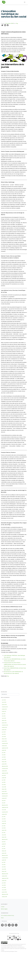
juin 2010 (3, 862)
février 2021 (4, 720)
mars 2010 (4, 869)
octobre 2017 (4, 798)
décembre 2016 (5, 805)
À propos (2, 906)
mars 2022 (4, 702)
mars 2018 (4, 786)
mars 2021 (4, 718)
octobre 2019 (4, 745)
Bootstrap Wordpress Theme (11, 951)
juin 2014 (3, 816)
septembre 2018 (5, 773)
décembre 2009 (5, 873)
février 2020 (4, 738)
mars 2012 (4, 834)
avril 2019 (4, 757)
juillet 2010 (4, 860)
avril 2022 (4, 700)
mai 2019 (3, 754)
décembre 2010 (5, 855)
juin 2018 (3, 780)
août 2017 (4, 800)
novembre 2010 (5, 857)
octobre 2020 (4, 727)
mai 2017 (3, 802)
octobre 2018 (4, 770)
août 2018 (4, 775)
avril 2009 (4, 887)
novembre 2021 (5, 706)
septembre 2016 (5, 807)
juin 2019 (3, 752)
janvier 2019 (4, 764)
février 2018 (4, 789)
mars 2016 (4, 809)
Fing (17, 23)
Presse (2, 917)
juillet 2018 (4, 777)
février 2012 (4, 837)
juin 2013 (3, 825)
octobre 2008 (4, 896)
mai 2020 (4, 734)
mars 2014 (4, 821)
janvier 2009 (4, 892)
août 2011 (3, 841)
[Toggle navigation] (24, 2)
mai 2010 (3, 864)
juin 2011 (3, 846)
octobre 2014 (4, 814)
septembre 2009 (5, 878)
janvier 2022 (4, 704)
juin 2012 (3, 832)
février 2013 (4, 830)
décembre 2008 (5, 894)
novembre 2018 (5, 768)
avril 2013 (4, 828)
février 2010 (4, 871)
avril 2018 (4, 784)
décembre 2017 (5, 793)
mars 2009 (4, 889)
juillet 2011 (4, 844)
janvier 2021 (4, 722)
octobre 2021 (4, 709)
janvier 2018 (4, 791)
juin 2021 (3, 713)
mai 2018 (3, 782)
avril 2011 (3, 848)
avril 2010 (4, 866)
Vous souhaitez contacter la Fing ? (7, 915)
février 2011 (4, 850)
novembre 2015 (5, 812)
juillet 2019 (4, 750)
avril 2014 (3, 818)
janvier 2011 (4, 853)
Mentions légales (4, 909)
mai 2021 (3, 716)
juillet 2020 (4, 729)
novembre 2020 (5, 725)
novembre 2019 (5, 743)
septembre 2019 (5, 748)
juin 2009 (4, 882)
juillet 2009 (4, 880)
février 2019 (4, 761)
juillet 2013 (4, 823)
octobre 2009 (4, 876)
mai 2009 (4, 885)
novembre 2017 (5, 796)
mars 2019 (4, 759)
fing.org (2, 950)
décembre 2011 (4, 839)
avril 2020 (4, 736)
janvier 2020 (4, 741)
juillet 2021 (4, 711)
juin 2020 (4, 732)
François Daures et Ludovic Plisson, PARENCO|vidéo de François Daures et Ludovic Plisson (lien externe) (15, 664)
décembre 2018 (5, 766)
